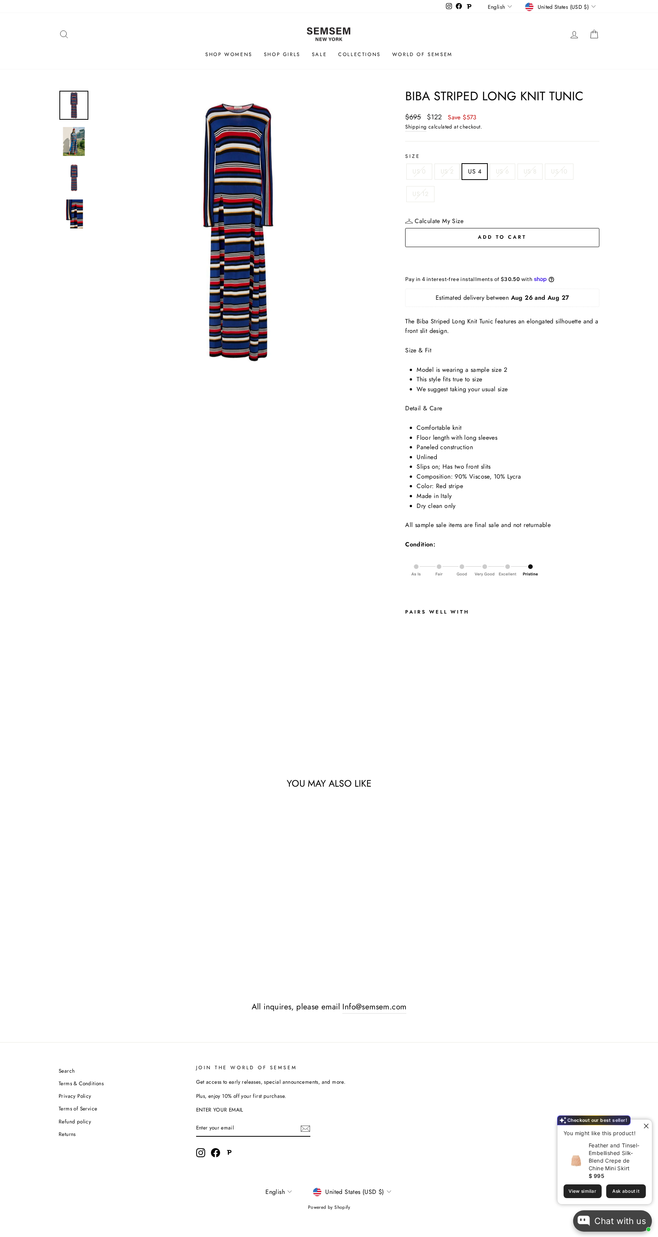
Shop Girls (282, 54)
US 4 (474, 171)
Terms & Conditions (81, 1083)
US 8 (530, 171)
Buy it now (502, 259)
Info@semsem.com (374, 1006)
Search (67, 1071)
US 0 (419, 171)
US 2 (447, 171)
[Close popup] (645, 1126)
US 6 (502, 171)
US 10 (559, 171)
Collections (359, 54)
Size (412, 156)
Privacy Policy (75, 1096)
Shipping (415, 126)
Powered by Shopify (329, 1207)
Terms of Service (78, 1108)
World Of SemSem (422, 54)
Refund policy (75, 1121)
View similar (582, 1191)
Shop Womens (228, 54)
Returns (67, 1134)
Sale (319, 54)
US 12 (420, 194)
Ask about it (625, 1191)
